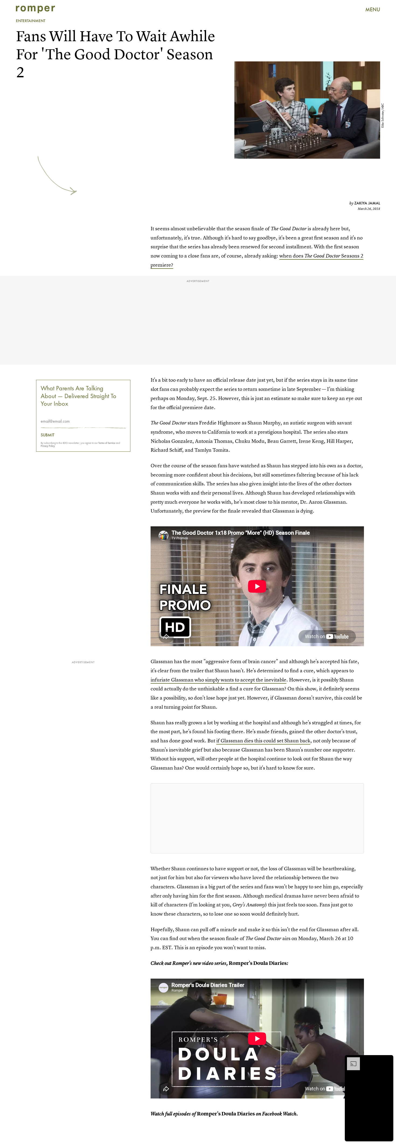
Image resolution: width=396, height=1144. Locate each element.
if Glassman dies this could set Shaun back (263, 740)
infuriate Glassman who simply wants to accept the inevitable (218, 679)
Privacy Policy (48, 446)
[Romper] (35, 9)
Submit (47, 435)
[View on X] (257, 818)
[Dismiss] (387, 1060)
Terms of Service (106, 443)
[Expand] (350, 1060)
